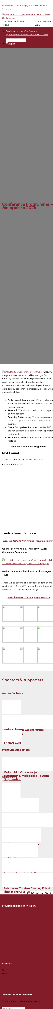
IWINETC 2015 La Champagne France (22, 6)
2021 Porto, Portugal (16, 922)
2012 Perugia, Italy (15, 953)
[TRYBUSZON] (12, 737)
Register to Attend (15, 40)
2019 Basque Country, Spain (20, 929)
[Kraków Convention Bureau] (21, 835)
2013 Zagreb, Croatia (17, 950)
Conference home (15, 31)
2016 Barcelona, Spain (17, 939)
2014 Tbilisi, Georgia (16, 946)
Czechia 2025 (14, 912)
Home (4, 6)
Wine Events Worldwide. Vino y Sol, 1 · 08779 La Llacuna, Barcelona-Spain (14, 984)
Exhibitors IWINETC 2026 (36, 34)
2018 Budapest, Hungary (18, 933)
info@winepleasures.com (19, 973)
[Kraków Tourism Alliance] (20, 850)
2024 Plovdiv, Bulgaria (17, 916)
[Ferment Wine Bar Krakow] (21, 805)
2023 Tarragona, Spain (18, 919)
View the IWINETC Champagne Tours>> (28, 597)
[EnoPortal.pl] (12, 707)
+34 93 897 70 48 (13, 970)
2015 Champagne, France (19, 943)
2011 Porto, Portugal (16, 956)
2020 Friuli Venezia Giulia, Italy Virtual (24, 926)
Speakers (19, 34)
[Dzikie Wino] (11, 790)
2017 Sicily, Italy (14, 936)
